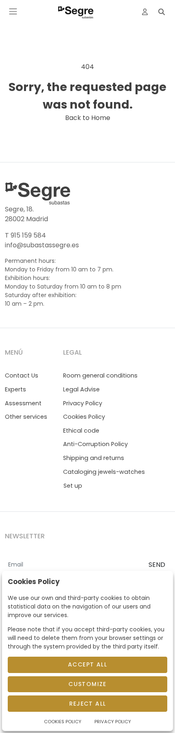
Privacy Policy (82, 403)
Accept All (87, 664)
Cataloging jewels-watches (104, 472)
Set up (72, 486)
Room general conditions (100, 375)
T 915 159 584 (25, 235)
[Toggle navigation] (13, 11)
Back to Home (87, 117)
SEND (157, 564)
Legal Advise (81, 389)
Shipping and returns (93, 458)
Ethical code (81, 430)
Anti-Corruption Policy (95, 444)
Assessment (23, 403)
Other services (26, 417)
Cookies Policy (84, 417)
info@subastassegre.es (42, 245)
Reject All (87, 704)
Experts (15, 389)
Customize (87, 684)
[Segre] (76, 11)
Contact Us (21, 375)
